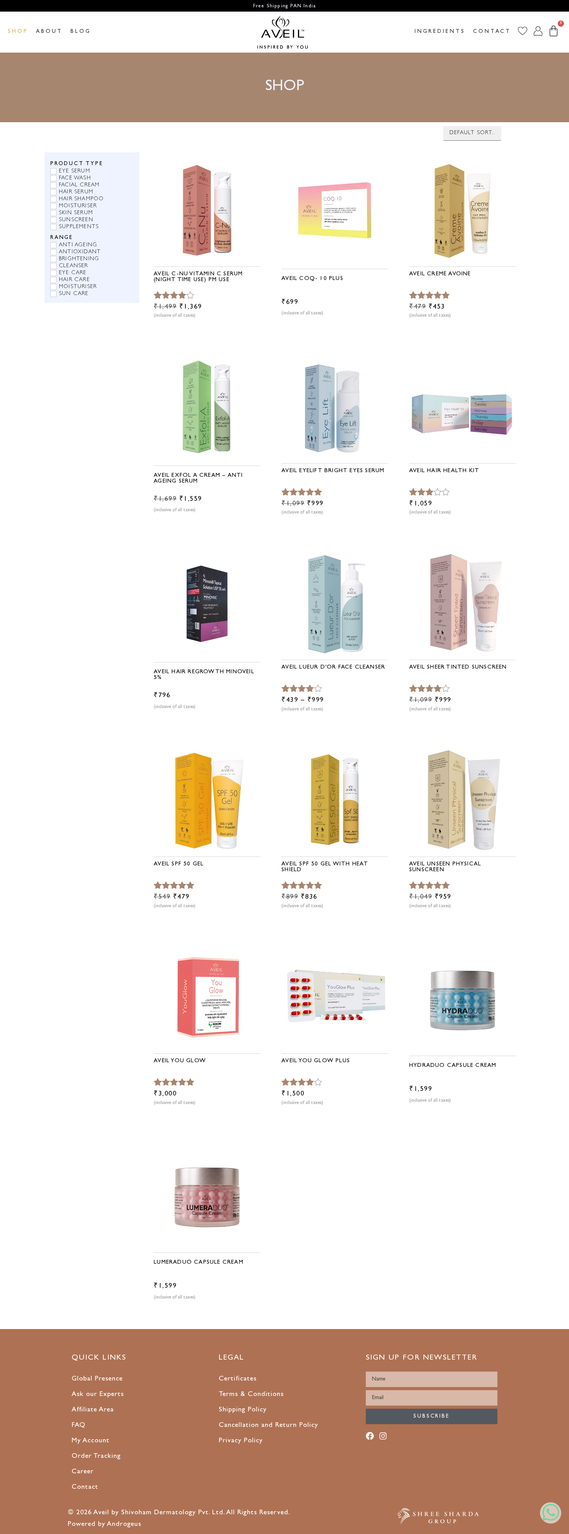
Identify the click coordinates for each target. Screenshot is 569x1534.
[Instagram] (384, 1437)
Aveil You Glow (180, 1061)
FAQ (79, 1425)
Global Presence (97, 1379)
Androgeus (124, 1524)
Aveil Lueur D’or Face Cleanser (333, 668)
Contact (492, 31)
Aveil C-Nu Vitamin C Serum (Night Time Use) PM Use (198, 277)
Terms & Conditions (251, 1394)
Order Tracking (96, 1456)
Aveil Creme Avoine (440, 274)
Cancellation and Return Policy (268, 1425)
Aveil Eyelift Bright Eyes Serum (332, 471)
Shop (18, 31)
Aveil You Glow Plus (315, 1061)
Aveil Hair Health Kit (444, 471)
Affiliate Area (93, 1410)
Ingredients (440, 31)
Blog (80, 31)
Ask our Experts (98, 1394)
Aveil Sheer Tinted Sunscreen (458, 668)
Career (83, 1472)
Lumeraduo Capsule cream (198, 1263)
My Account (91, 1441)
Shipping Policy (243, 1410)
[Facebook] (371, 1437)
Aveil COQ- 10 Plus (312, 279)
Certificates (238, 1379)
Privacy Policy (241, 1441)
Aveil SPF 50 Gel (179, 864)
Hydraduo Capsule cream (452, 1066)
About (49, 31)
